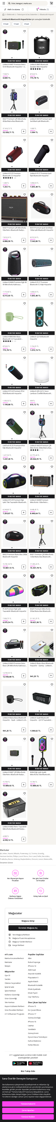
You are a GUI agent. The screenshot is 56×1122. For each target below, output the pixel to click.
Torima (34, 853)
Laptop (31, 1026)
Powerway (24, 853)
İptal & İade (9, 987)
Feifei (39, 856)
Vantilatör (32, 1029)
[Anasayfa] (3, 14)
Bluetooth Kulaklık (35, 985)
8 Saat (6, 24)
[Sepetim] (51, 3)
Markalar (8, 962)
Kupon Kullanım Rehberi (14, 1006)
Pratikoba (3, 859)
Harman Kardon (6, 856)
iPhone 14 (32, 966)
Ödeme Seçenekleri (13, 983)
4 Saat (26, 24)
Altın (30, 958)
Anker (5, 853)
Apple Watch (33, 982)
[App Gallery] (35, 1063)
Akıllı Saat (32, 970)
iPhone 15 (32, 1006)
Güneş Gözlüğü (34, 1018)
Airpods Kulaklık (34, 974)
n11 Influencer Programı (14, 1014)
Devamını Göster (6, 863)
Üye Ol (7, 975)
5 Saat (16, 24)
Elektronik (11, 14)
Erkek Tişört (32, 993)
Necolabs (45, 856)
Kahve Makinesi (34, 1041)
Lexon (40, 859)
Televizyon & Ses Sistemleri (27, 14)
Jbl (1, 853)
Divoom (35, 859)
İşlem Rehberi (10, 991)
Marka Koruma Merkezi (14, 958)
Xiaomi (10, 853)
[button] (12, 57)
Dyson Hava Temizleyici (37, 1037)
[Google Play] (19, 1063)
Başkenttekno (26, 859)
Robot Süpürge (34, 962)
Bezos (10, 859)
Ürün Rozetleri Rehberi (14, 1010)
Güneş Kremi (33, 1033)
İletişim (7, 966)
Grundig (41, 853)
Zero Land (33, 856)
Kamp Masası (33, 1045)
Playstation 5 (33, 978)
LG (30, 853)
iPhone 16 (32, 1022)
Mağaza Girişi (28, 921)
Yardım (7, 979)
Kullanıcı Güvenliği (12, 995)
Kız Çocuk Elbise (34, 1010)
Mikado (16, 853)
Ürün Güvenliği (11, 998)
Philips (15, 856)
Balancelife (48, 859)
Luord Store (23, 856)
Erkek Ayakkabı (34, 989)
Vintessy (17, 859)
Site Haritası (10, 1002)
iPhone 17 (32, 1014)
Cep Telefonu (33, 997)
